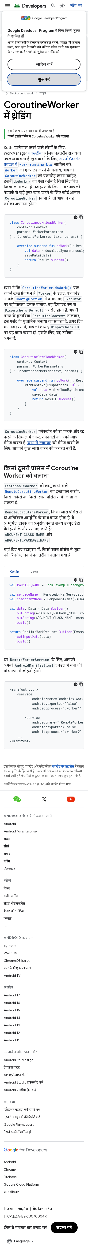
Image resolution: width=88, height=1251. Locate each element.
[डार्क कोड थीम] (75, 217)
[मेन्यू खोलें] (7, 5)
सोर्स (6, 846)
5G (6, 926)
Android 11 (11, 1040)
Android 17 (12, 995)
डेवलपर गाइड (12, 1067)
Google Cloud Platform (21, 1184)
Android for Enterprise (20, 831)
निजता (7, 918)
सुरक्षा (7, 839)
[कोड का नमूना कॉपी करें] (81, 217)
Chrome (10, 1169)
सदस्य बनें (64, 1227)
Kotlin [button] (14, 571)
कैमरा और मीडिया (14, 911)
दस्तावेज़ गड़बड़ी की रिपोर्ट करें (22, 1117)
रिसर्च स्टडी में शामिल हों (17, 1132)
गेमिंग (7, 888)
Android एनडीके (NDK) (20, 1090)
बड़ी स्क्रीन (10, 945)
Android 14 (12, 1018)
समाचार (8, 854)
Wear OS (10, 953)
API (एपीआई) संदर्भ (15, 1075)
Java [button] (34, 571)
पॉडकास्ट (9, 869)
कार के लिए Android (17, 968)
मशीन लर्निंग (11, 896)
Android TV (12, 975)
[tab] (14, 571)
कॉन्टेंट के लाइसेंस (63, 766)
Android (10, 824)
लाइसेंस (22, 1209)
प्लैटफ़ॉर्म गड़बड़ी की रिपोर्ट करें (22, 1109)
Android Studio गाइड (18, 1060)
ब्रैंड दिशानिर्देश (42, 1209)
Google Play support (19, 1124)
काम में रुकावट (39, 443)
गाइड (43, 93)
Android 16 (12, 1003)
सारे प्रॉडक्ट (11, 1192)
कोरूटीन (35, 153)
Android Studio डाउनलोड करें (23, 1082)
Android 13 (12, 1025)
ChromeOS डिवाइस (17, 960)
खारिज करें (44, 64)
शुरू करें (44, 79)
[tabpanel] (44, 613)
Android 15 (12, 1010)
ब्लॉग (7, 861)
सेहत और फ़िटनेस (14, 903)
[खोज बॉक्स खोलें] (53, 5)
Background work (22, 93)
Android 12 (12, 1033)
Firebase (10, 1177)
